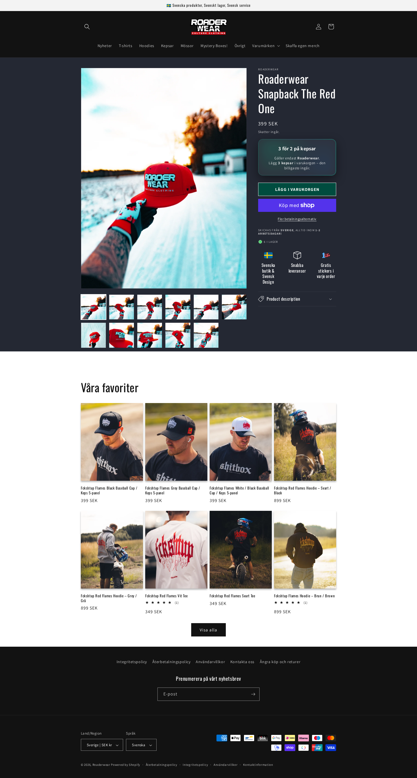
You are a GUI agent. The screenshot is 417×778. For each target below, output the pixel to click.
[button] (87, 26)
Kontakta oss (242, 661)
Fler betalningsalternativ (297, 219)
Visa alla (208, 629)
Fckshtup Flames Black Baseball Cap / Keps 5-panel (109, 490)
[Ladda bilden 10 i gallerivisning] (177, 335)
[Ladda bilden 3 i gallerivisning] (149, 307)
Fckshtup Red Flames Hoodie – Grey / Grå (109, 598)
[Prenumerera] (253, 694)
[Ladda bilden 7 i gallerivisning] (93, 335)
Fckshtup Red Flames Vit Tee (166, 595)
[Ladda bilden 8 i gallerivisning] (121, 335)
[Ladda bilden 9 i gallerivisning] (149, 335)
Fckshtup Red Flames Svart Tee (232, 595)
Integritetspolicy (132, 661)
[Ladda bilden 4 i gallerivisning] (177, 307)
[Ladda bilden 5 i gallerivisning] (206, 307)
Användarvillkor (210, 661)
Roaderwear (101, 765)
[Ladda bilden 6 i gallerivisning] (234, 307)
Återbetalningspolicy (171, 661)
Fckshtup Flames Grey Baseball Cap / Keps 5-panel (172, 490)
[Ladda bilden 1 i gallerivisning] (93, 307)
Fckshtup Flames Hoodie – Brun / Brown (304, 595)
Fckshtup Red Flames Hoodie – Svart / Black (302, 490)
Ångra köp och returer (280, 661)
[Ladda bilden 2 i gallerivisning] (121, 307)
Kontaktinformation (258, 765)
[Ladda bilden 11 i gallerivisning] (206, 335)
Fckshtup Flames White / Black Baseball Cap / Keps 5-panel (239, 490)
